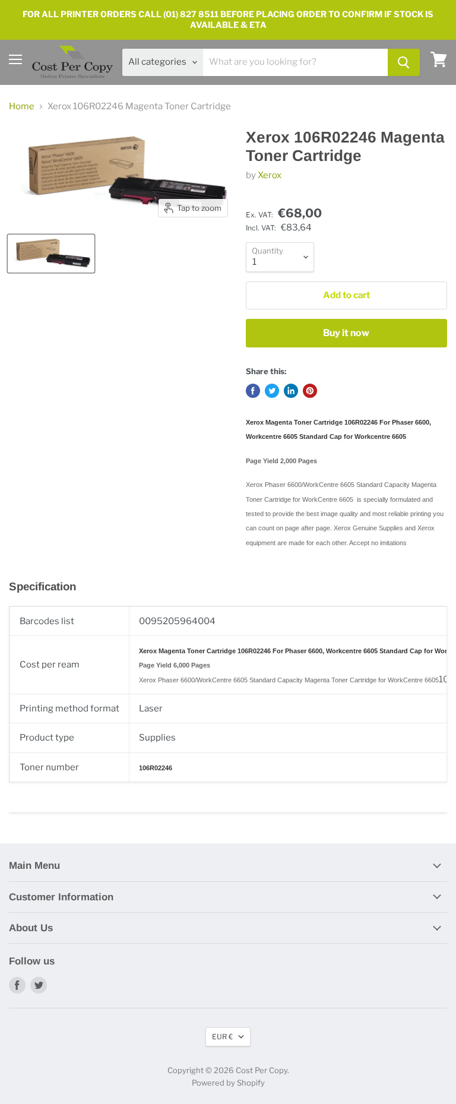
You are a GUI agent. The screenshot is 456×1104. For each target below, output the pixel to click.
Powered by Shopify (228, 1082)
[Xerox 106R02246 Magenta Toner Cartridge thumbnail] (51, 254)
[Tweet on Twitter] (272, 391)
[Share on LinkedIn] (291, 391)
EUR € (222, 1036)
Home (21, 107)
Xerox (269, 175)
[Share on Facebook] (253, 391)
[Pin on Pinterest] (310, 391)
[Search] (404, 62)
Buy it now (346, 333)
